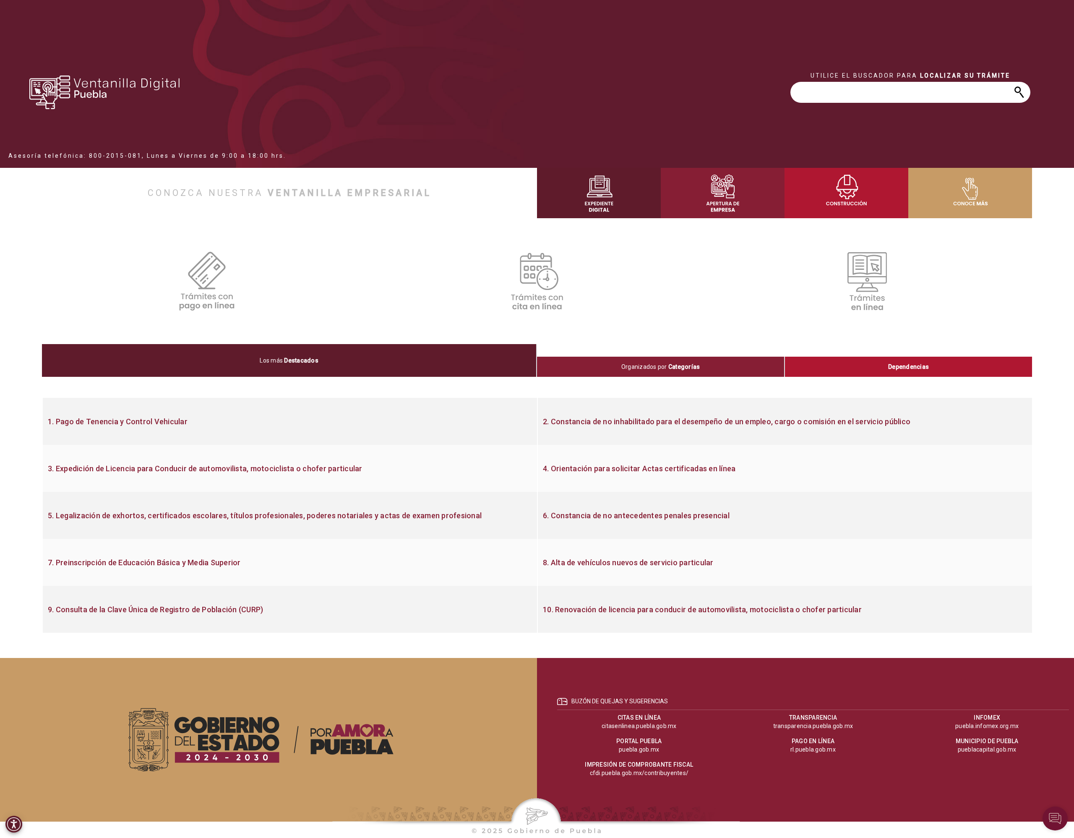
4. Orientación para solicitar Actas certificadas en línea (639, 469)
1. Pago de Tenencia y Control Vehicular (118, 422)
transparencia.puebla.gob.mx (813, 726)
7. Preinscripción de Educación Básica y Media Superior (144, 563)
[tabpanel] (537, 515)
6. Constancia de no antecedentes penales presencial (636, 516)
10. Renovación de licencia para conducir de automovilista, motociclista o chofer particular (702, 610)
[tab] (289, 360)
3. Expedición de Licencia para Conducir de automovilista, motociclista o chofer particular (205, 469)
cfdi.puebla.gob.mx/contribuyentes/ (639, 773)
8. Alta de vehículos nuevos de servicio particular (628, 563)
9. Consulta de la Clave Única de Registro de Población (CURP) (155, 610)
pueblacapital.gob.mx (987, 749)
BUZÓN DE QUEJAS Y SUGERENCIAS (619, 701)
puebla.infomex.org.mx (987, 726)
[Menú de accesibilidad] (13, 824)
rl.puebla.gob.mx (813, 749)
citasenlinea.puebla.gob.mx (639, 726)
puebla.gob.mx (639, 749)
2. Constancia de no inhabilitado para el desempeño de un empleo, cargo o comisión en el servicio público (726, 422)
